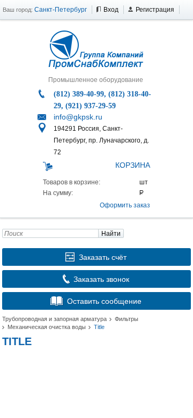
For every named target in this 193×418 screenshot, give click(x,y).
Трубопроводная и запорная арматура (54, 319)
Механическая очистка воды (47, 327)
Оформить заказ (125, 205)
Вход (110, 9)
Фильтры (126, 319)
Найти (111, 233)
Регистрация (155, 9)
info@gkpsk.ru (78, 117)
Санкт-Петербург (60, 9)
